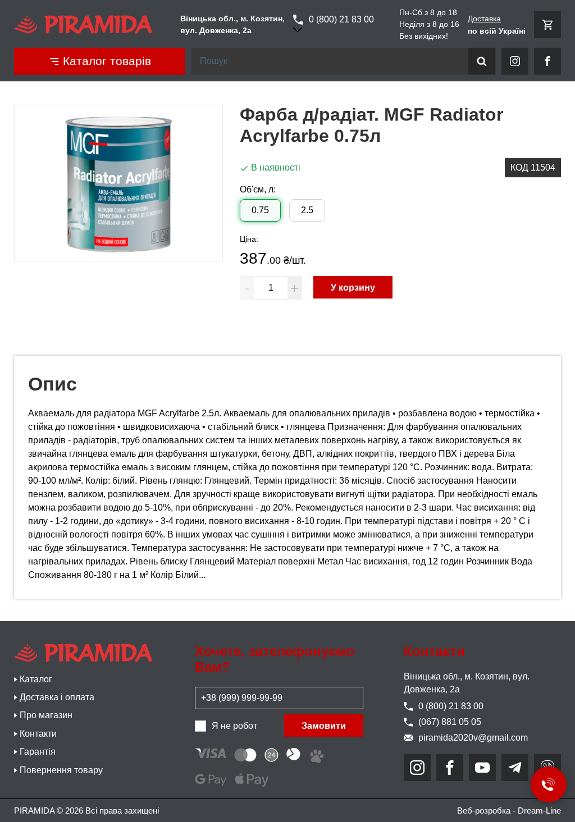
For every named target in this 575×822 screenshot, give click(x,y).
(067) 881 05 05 (449, 722)
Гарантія (38, 751)
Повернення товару (61, 770)
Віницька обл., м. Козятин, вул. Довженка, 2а (467, 683)
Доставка (484, 18)
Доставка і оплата (57, 697)
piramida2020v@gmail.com (473, 737)
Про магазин (46, 715)
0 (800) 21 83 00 (341, 19)
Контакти (38, 733)
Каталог (36, 679)
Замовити (324, 726)
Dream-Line (539, 810)
